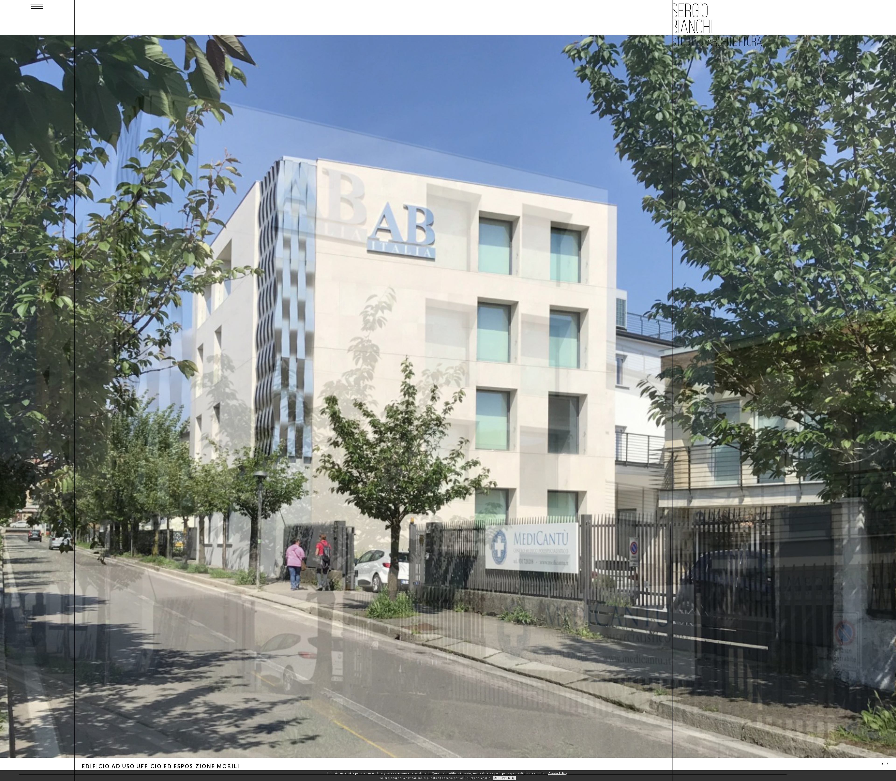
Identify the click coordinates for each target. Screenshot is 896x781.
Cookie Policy (557, 773)
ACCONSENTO (504, 777)
